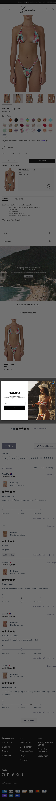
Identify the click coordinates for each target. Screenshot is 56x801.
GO (14, 407)
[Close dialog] (53, 382)
